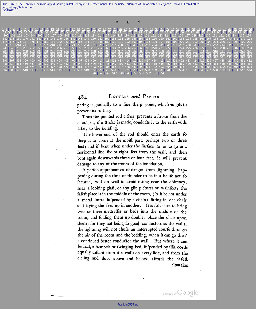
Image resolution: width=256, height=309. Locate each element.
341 (134, 54)
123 (160, 35)
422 (181, 60)
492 (154, 66)
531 (168, 70)
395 (249, 57)
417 (147, 60)
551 (141, 73)
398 (18, 60)
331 (66, 54)
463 (209, 63)
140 (25, 38)
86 (182, 32)
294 (66, 51)
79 (145, 32)
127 (187, 35)
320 (242, 51)
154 (120, 38)
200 (181, 41)
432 (249, 60)
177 (25, 41)
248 (5, 48)
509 (18, 70)
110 (74, 35)
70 (98, 32)
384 (175, 57)
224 (93, 44)
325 (25, 54)
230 (134, 44)
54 (15, 32)
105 (40, 35)
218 (52, 44)
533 (181, 70)
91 (208, 32)
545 (101, 73)
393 (236, 57)
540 (229, 70)
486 (113, 66)
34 (162, 29)
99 (250, 32)
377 (127, 57)
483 (93, 66)
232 (147, 44)
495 (175, 66)
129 (201, 35)
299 (100, 51)
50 (245, 29)
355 (229, 54)
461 (195, 63)
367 (59, 57)
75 (124, 32)
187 (93, 41)
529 (154, 70)
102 (19, 35)
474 (32, 66)
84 (171, 32)
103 (26, 35)
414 (127, 60)
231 (140, 44)
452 (134, 63)
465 (222, 63)
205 (215, 41)
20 (88, 29)
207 (229, 41)
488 (127, 66)
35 (167, 29)
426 (208, 60)
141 (32, 38)
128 (194, 35)
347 (175, 54)
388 (202, 57)
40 (193, 29)
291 (46, 51)
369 (73, 57)
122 (153, 35)
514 (52, 70)
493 (161, 66)
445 (86, 63)
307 (154, 51)
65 (72, 32)
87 (187, 32)
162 (175, 38)
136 (248, 35)
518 (79, 70)
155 (127, 38)
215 (32, 44)
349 (188, 54)
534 (188, 70)
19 (83, 29)
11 (41, 29)
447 (100, 63)
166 (202, 38)
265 (120, 48)
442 (66, 63)
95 (229, 32)
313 (195, 51)
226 (106, 44)
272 (168, 48)
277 (202, 48)
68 (88, 32)
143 (46, 38)
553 (155, 73)
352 (209, 54)
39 (188, 29)
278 (209, 48)
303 (127, 51)
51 (250, 29)
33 (156, 29)
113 (93, 35)
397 (12, 60)
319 (236, 51)
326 (32, 54)
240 (202, 44)
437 (32, 63)
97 (239, 32)
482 (86, 66)
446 (93, 63)
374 (107, 57)
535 (195, 70)
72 (109, 32)
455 (154, 63)
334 (86, 54)
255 (52, 48)
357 (243, 54)
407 (79, 60)
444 (79, 63)
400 (32, 60)
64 (67, 32)
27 (125, 29)
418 (154, 60)
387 (195, 57)
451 (127, 63)
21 (94, 29)
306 (147, 51)
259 (79, 48)
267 (134, 48)
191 (120, 41)
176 (18, 41)
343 (147, 54)
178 (32, 41)
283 (243, 48)
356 (236, 54)
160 (161, 38)
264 (113, 48)
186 (86, 41)
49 (240, 29)
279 (215, 48)
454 (147, 63)
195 (147, 41)
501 (215, 66)
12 (47, 29)
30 (141, 29)
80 (150, 32)
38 (182, 29)
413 (120, 60)
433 (5, 63)
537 (208, 70)
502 (222, 66)
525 (127, 70)
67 (82, 32)
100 (6, 35)
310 (175, 51)
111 (80, 35)
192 (127, 41)
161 (168, 38)
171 (236, 38)
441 (59, 63)
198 (168, 41)
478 (59, 66)
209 (243, 41)
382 (161, 57)
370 (79, 57)
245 (236, 44)
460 (188, 63)
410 (100, 60)
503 (229, 66)
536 (202, 70)
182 (59, 41)
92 (213, 32)
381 (154, 57)
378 (134, 57)
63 (62, 32)
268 (141, 48)
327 (39, 54)
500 (209, 66)
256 (59, 48)
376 (120, 57)
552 (148, 73)
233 (154, 44)
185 (79, 41)
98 (244, 32)
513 (45, 70)
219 (59, 44)
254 (46, 48)
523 (113, 70)
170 (229, 38)
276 (195, 48)
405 (66, 60)
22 (99, 29)
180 (46, 41)
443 (73, 63)
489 (134, 66)
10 (36, 29)
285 (5, 51)
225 (100, 44)
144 (52, 38)
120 (140, 35)
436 (25, 63)
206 (222, 41)
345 (161, 54)
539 (222, 70)
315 (208, 51)
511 (32, 70)
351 (202, 54)
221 (73, 44)
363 (32, 57)
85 (177, 32)
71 (103, 32)
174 (5, 41)
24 (109, 29)
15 (62, 29)
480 (73, 66)
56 (25, 32)
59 (41, 32)
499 (202, 66)
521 (100, 70)
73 (114, 32)
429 (229, 60)
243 (222, 44)
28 (130, 29)
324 (18, 54)
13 (52, 29)
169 (222, 38)
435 (18, 63)
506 (249, 66)
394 (243, 57)
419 (161, 60)
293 (59, 51)
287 (18, 51)
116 (113, 35)
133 (228, 35)
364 (39, 57)
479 (66, 66)
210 (249, 41)
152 (107, 38)
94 (224, 32)
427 (215, 60)
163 (181, 38)
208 (236, 41)
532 (174, 70)
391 (222, 57)
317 (222, 51)
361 (18, 57)
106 (46, 35)
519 (86, 70)
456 (161, 63)
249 (12, 48)
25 (115, 29)
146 (66, 38)
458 (175, 63)
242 (215, 44)
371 (86, 57)
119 (133, 35)
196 (154, 41)
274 (181, 48)
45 (219, 29)
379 (141, 57)
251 (25, 48)
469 (249, 63)
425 (202, 60)
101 (12, 35)
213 (18, 44)
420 (168, 60)
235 (168, 44)
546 (107, 73)
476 (46, 66)
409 (93, 60)
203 (202, 41)
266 (127, 48)
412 (113, 60)
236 (174, 44)
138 (12, 38)
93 (218, 32)
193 (134, 41)
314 (202, 51)
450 (120, 63)
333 (79, 54)
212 (11, 44)
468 (243, 63)
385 (181, 57)
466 (229, 63)
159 (154, 38)
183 (66, 41)
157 (141, 38)
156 (134, 38)
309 (168, 51)
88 (192, 32)
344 (154, 54)
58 (35, 32)
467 (236, 63)
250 (18, 48)
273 (175, 48)
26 (120, 29)
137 (5, 38)
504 (236, 66)
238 (188, 44)
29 (135, 29)
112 (87, 35)
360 (12, 57)
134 (235, 35)
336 (100, 54)
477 (52, 66)
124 (167, 35)
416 (140, 60)
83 (166, 32)
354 (222, 54)
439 (46, 63)
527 (140, 70)
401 (39, 60)
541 (236, 70)
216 (39, 44)
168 (215, 38)
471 (12, 66)
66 (77, 32)
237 (181, 44)
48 (235, 29)
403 (52, 60)
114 (100, 35)
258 (73, 48)
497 (188, 66)
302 (120, 51)
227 (113, 44)
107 (53, 35)
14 (57, 29)
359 (5, 57)
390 (215, 57)
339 (120, 54)
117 (120, 35)
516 (66, 70)
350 (195, 54)
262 (100, 48)
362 (25, 57)
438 (39, 63)
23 (104, 29)
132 (221, 35)
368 (66, 57)
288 (25, 51)
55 (20, 32)
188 (100, 41)
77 (135, 32)
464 (215, 63)
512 (39, 70)
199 (175, 41)
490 (141, 66)
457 (168, 63)
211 (5, 44)
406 (73, 60)
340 (127, 54)
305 (141, 51)
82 (161, 32)
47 (229, 29)
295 (73, 51)
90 (203, 32)
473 (25, 66)
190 (113, 41)
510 (25, 70)
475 (39, 66)
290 (39, 51)
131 (214, 35)
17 (73, 29)
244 (229, 44)
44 (214, 29)
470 (5, 66)
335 (93, 54)
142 (39, 38)
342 (141, 54)
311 (181, 51)
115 (106, 35)
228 (120, 44)
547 (114, 73)
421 (174, 60)
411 (107, 60)
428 (222, 60)
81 (156, 32)
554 (162, 73)
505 (243, 66)
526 (134, 70)
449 (113, 63)
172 (243, 38)
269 (147, 48)
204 (209, 41)
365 (46, 57)
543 (249, 70)
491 (147, 66)
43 (209, 29)
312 (188, 51)
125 (174, 35)
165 (195, 38)
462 (202, 63)
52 (4, 32)
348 (181, 54)
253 (39, 48)
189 (107, 41)
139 (18, 38)
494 (168, 66)
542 (242, 70)
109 (67, 35)
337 (107, 54)
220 (66, 44)
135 (241, 35)
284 (249, 48)
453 (141, 63)
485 (107, 66)
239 (195, 44)
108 (60, 35)
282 (236, 48)
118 (126, 35)
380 (147, 57)
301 (113, 51)
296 (79, 51)
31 (146, 29)
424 (195, 60)
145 (59, 38)
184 (73, 41)
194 (141, 41)
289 (32, 51)
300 (107, 51)
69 (93, 32)
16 (67, 29)
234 (161, 44)
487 (120, 66)
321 (249, 51)
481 (79, 66)
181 (52, 41)
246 (242, 44)
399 (25, 60)
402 (46, 60)
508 (12, 70)
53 (9, 32)
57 (30, 32)
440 (52, 63)
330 (59, 54)
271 (161, 48)
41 (198, 29)
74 (119, 32)
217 (45, 44)
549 (128, 73)
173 (249, 38)
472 (18, 66)
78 (140, 32)
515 (59, 70)
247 (249, 44)
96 (234, 32)
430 (236, 60)
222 (79, 44)
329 (52, 54)
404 (59, 60)
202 (195, 41)
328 (46, 54)
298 (93, 51)
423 (188, 60)
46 (224, 29)
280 (222, 48)
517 (73, 70)
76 (129, 32)
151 (100, 38)
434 (12, 63)
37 (177, 29)
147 (73, 38)
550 (135, 73)
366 (52, 57)
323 (12, 54)
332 (73, 54)
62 (56, 32)
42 (203, 29)
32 (151, 29)
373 (100, 57)
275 (188, 48)
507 (5, 70)
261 (93, 48)
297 (86, 51)
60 (46, 32)
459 (181, 63)
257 (66, 48)
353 (215, 54)
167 (209, 38)
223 (86, 44)
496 (181, 66)
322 (5, 54)
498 (195, 66)
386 (188, 57)
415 (134, 60)
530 (161, 70)
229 (127, 44)
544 (94, 73)
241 (208, 44)
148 (79, 38)
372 (93, 57)
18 (78, 29)
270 (154, 48)
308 (161, 51)
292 (52, 51)
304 (134, 51)
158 (147, 38)
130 (207, 35)
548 (121, 73)
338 (113, 54)
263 (107, 48)
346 (168, 54)
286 (12, 51)
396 (5, 60)
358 (249, 54)
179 (39, 41)
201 (188, 41)
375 (113, 57)
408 (86, 60)
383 (168, 57)
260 (86, 48)
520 (93, 70)
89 (197, 32)
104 (33, 35)
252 (32, 48)
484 (100, 66)
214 (25, 44)
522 (106, 70)
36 (172, 29)
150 (93, 38)
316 (215, 51)
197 (161, 41)
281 (229, 48)
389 (209, 57)
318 (229, 51)
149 (86, 38)
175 (12, 41)
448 (107, 63)
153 (113, 38)
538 (215, 70)
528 (147, 70)
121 (146, 35)
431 (242, 60)
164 (188, 38)
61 (51, 32)
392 (229, 57)
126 (180, 35)
